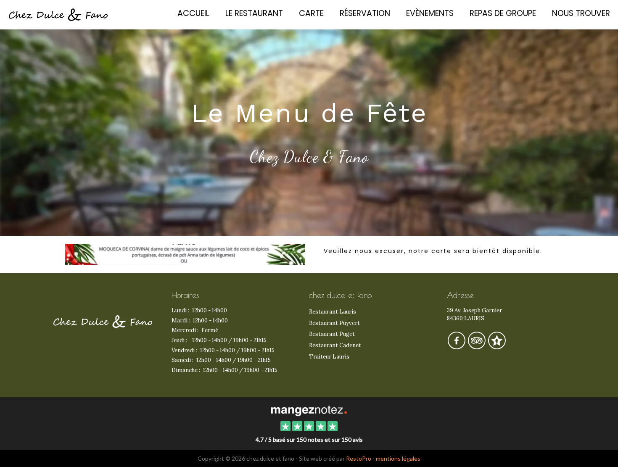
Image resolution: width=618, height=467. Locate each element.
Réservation (365, 13)
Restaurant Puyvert (334, 323)
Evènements (430, 13)
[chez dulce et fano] (308, 410)
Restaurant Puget (332, 334)
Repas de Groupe (503, 13)
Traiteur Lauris (329, 356)
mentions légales (398, 458)
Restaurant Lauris (332, 311)
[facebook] (457, 346)
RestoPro (358, 458)
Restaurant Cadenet (335, 345)
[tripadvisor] (477, 346)
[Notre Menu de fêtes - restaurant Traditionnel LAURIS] (185, 254)
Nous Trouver (581, 13)
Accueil (193, 13)
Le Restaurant (254, 13)
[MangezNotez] (496, 346)
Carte (311, 13)
